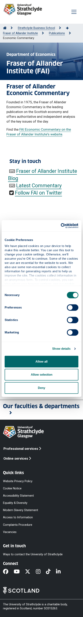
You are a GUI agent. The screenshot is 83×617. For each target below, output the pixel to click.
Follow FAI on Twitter (38, 193)
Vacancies (10, 532)
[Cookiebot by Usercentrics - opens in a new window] (60, 225)
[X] (30, 572)
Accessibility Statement (18, 495)
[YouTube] (19, 572)
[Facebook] (8, 572)
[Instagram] (41, 572)
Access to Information (18, 517)
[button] (41, 409)
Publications (57, 33)
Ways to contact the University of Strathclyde (33, 554)
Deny (41, 387)
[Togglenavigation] (74, 11)
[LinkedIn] (61, 572)
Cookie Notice (12, 488)
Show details (61, 348)
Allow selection (41, 374)
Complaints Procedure (17, 524)
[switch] (72, 307)
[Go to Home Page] (5, 28)
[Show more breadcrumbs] (69, 28)
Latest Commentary (39, 185)
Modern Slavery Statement (20, 510)
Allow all (41, 361)
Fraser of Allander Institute (20, 33)
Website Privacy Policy (17, 481)
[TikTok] (51, 572)
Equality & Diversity (15, 503)
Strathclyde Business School (36, 28)
